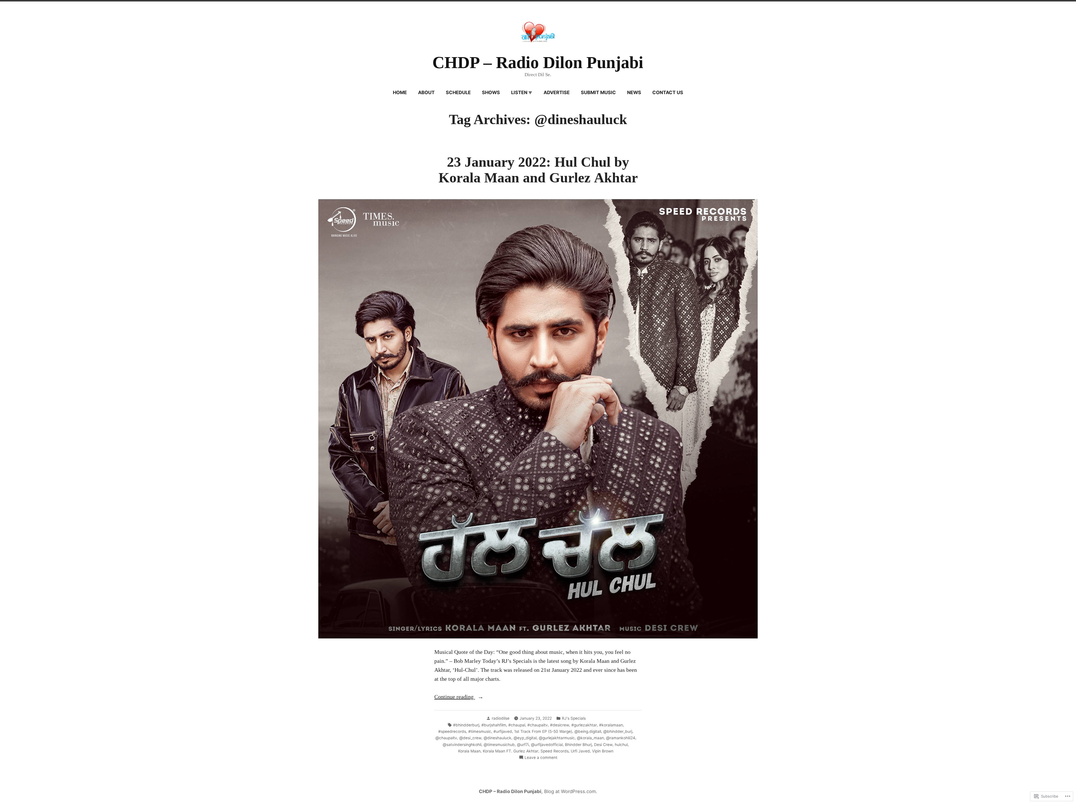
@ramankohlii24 (620, 738)
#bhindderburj (466, 725)
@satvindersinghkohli (462, 744)
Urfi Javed (580, 751)
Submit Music (598, 92)
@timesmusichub (499, 744)
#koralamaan (611, 725)
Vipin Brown (602, 751)
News (634, 92)
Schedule (458, 92)
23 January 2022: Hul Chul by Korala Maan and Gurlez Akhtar (538, 169)
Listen (519, 92)
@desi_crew (470, 738)
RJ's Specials (574, 718)
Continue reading (454, 697)
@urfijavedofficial (547, 744)
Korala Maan (469, 751)
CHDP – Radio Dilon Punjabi (537, 62)
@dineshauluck (497, 738)
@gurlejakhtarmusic (557, 738)
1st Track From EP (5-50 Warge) (543, 731)
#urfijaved (502, 731)
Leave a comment (541, 758)
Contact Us (667, 92)
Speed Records (555, 751)
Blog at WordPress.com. (570, 791)
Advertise (557, 92)
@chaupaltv (446, 738)
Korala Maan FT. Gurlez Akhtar (510, 751)
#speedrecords (452, 731)
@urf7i (523, 744)
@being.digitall (587, 731)
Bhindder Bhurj (578, 744)
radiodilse (500, 718)
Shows (491, 92)
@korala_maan (590, 738)
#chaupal (516, 725)
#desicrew (559, 725)
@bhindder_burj (617, 731)
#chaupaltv (537, 725)
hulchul (621, 744)
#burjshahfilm (493, 725)
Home (400, 92)
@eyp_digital (525, 738)
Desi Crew (603, 744)
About (426, 92)
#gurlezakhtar (584, 725)
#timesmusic (479, 731)
